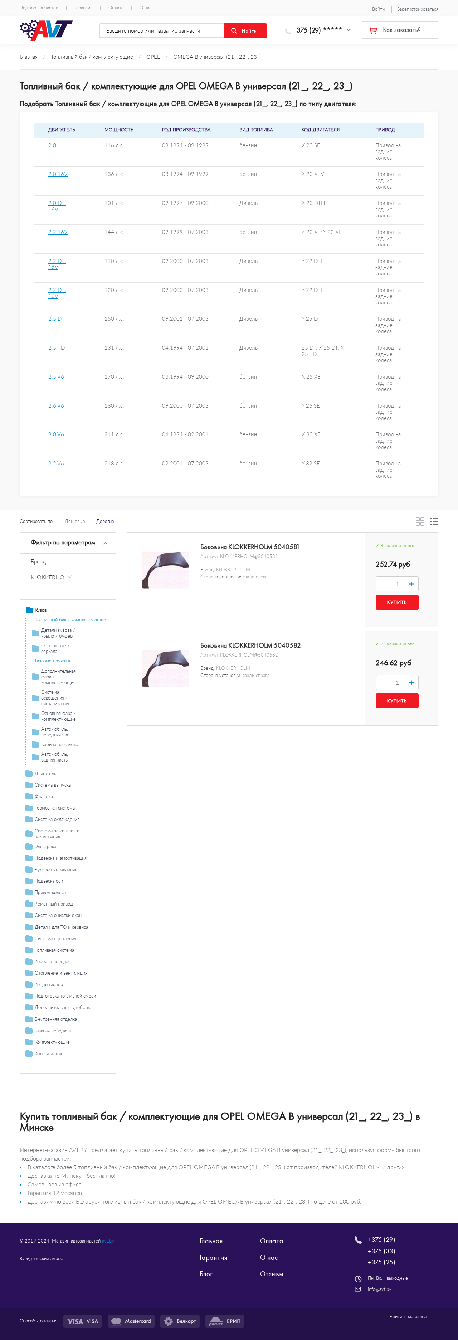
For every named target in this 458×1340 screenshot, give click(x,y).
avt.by (108, 1241)
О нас (145, 8)
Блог (206, 1273)
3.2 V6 (56, 463)
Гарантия (83, 8)
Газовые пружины (53, 660)
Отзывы (271, 1273)
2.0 (52, 145)
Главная (211, 1240)
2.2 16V (58, 232)
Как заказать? (402, 29)
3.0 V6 (56, 434)
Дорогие (105, 521)
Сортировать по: (37, 521)
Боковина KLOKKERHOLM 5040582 (250, 645)
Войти (378, 9)
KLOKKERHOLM (52, 576)
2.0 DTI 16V (57, 206)
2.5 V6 (56, 377)
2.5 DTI (57, 319)
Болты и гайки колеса (57, 1063)
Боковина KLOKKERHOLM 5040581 (250, 547)
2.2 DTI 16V (57, 264)
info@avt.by (379, 1289)
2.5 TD (56, 348)
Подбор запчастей (39, 8)
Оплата (115, 8)
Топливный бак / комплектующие (70, 620)
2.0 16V (58, 174)
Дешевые (75, 521)
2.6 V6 (56, 406)
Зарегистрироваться (417, 9)
